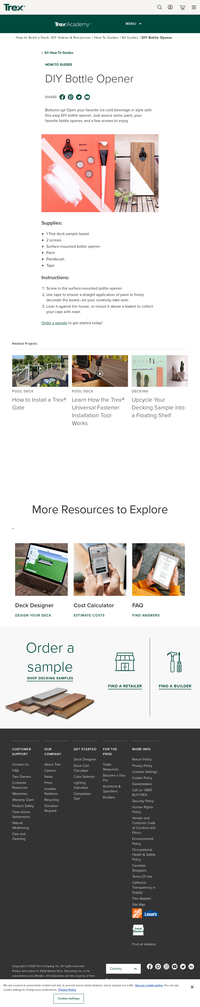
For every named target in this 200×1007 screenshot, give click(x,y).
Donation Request (51, 808)
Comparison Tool (82, 796)
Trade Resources (110, 767)
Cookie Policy (142, 777)
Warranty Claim (23, 799)
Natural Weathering (20, 825)
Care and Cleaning (19, 836)
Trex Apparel (141, 898)
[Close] (192, 987)
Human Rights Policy (142, 810)
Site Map (138, 904)
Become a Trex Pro (114, 778)
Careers (50, 770)
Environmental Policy (142, 841)
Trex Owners (21, 776)
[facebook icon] (62, 97)
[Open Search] (160, 7)
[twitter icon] (79, 97)
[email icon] (87, 97)
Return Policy (142, 759)
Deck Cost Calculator (81, 768)
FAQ (15, 770)
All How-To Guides (58, 53)
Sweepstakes (142, 784)
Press (48, 782)
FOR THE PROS (110, 751)
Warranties (19, 793)
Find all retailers (143, 944)
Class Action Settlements (21, 814)
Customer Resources (20, 785)
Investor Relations (51, 791)
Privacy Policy (142, 765)
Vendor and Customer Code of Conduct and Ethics (143, 825)
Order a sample (54, 323)
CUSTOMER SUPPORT (21, 751)
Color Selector (84, 776)
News (48, 776)
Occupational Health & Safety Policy (143, 854)
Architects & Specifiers (112, 789)
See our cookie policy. (149, 985)
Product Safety (23, 805)
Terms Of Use (142, 876)
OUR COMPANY (52, 751)
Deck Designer (85, 759)
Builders (109, 797)
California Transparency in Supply (144, 887)
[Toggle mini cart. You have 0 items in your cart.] (183, 7)
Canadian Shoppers (139, 868)
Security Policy (143, 801)
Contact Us (20, 764)
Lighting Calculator (81, 785)
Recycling (51, 799)
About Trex (52, 764)
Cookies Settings (69, 999)
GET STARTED (85, 749)
